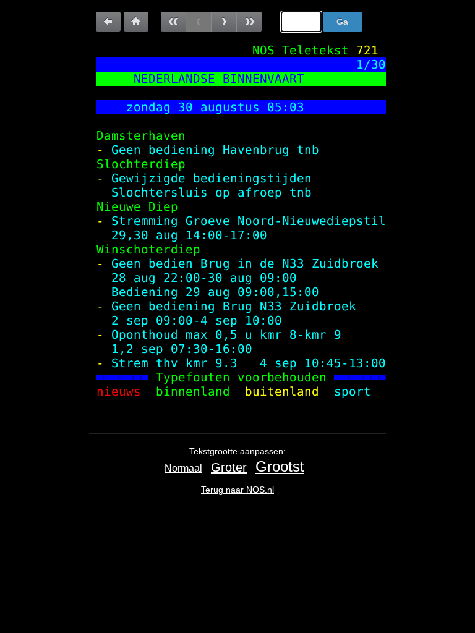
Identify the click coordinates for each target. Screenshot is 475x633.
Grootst (279, 466)
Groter (229, 467)
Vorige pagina (173, 22)
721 (367, 50)
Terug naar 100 (136, 22)
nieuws (118, 391)
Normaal (183, 468)
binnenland (193, 391)
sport (356, 391)
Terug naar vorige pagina (108, 22)
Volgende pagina (249, 22)
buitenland (282, 391)
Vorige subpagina (198, 22)
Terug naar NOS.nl (237, 490)
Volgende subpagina (223, 22)
